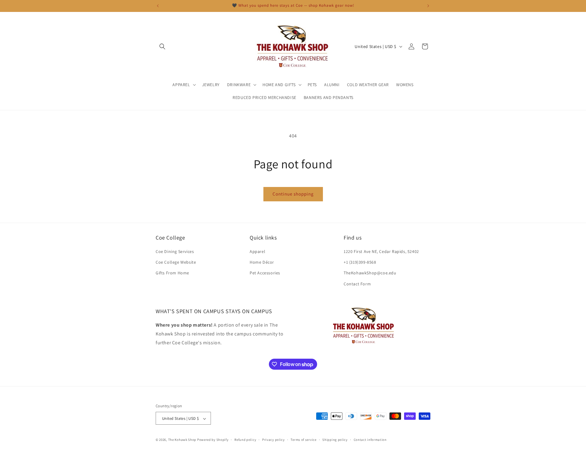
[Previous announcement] (158, 6)
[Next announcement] (428, 6)
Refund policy (245, 440)
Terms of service (303, 440)
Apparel (257, 251)
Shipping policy (335, 440)
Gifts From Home (172, 273)
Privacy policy (273, 440)
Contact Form (357, 284)
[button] (162, 46)
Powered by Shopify (213, 440)
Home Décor (262, 262)
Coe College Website (176, 262)
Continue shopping (293, 194)
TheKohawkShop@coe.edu (370, 273)
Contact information (370, 440)
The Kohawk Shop (182, 440)
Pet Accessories (265, 273)
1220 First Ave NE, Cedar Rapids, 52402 (381, 251)
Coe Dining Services (175, 251)
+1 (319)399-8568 (360, 262)
